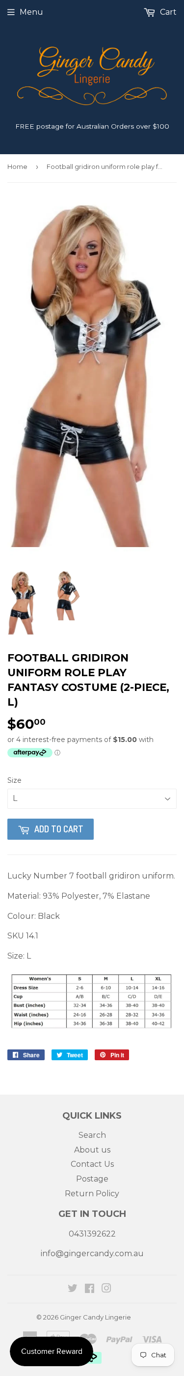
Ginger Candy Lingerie (95, 1317)
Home (17, 166)
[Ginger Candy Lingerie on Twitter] (73, 1289)
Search (92, 1135)
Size (14, 780)
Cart (167, 12)
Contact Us (92, 1164)
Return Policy (92, 1193)
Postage (92, 1178)
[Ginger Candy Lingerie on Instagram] (106, 1289)
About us (92, 1150)
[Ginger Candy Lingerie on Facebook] (89, 1289)
